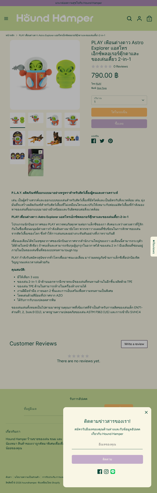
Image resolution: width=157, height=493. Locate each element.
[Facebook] (99, 471)
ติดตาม (107, 459)
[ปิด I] (146, 412)
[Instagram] (106, 471)
